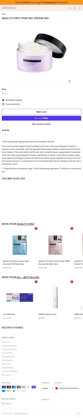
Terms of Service (8, 356)
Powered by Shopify (21, 413)
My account (6, 375)
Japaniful (9, 8)
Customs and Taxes (9, 349)
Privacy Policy (7, 353)
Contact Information (10, 371)
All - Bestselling (28, 277)
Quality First (25, 224)
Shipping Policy (8, 367)
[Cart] (75, 8)
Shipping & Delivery (9, 345)
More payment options (41, 123)
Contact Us (6, 364)
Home (4, 14)
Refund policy (7, 360)
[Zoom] (69, 81)
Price (4, 89)
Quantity (5, 130)
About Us (5, 342)
